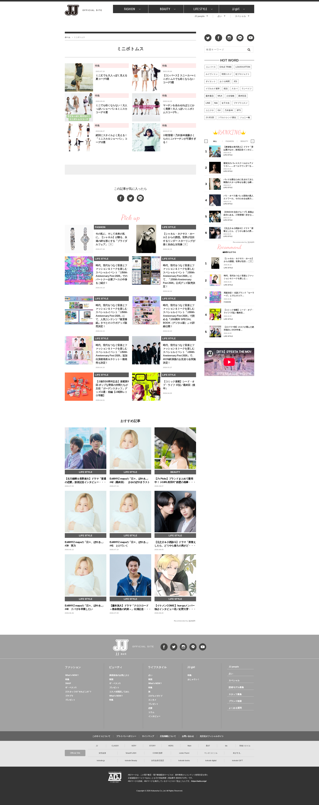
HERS (170, 746)
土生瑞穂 (230, 96)
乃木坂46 (229, 110)
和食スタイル (244, 746)
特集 (67, 679)
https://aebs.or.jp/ (199, 781)
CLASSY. (115, 746)
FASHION (129, 9)
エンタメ (152, 700)
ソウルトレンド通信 (227, 117)
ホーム (67, 37)
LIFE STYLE (200, 9)
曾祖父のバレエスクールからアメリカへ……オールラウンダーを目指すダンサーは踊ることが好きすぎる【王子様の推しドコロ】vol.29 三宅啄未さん (238, 164)
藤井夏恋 (210, 96)
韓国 (111, 679)
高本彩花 (242, 96)
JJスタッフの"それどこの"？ (78, 692)
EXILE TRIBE (226, 67)
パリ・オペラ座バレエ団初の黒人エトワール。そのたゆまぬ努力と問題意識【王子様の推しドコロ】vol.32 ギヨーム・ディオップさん (238, 197)
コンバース (211, 67)
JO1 (235, 81)
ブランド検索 (235, 701)
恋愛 (150, 708)
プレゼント (70, 700)
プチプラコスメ (241, 103)
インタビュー (154, 716)
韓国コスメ (227, 74)
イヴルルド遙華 (213, 88)
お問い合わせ (188, 736)
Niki (216, 103)
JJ (97, 746)
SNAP (68, 683)
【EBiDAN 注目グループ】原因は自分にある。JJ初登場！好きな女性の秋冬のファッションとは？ (238, 213)
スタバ (235, 88)
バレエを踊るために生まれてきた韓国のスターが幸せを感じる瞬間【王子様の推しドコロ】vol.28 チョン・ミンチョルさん (238, 180)
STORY (152, 746)
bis (226, 746)
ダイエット (211, 81)
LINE (208, 103)
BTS (239, 110)
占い (220, 16)
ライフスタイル (157, 667)
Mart (189, 746)
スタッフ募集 (235, 694)
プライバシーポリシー (126, 736)
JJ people (200, 16)
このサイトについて (101, 736)
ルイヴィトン (212, 74)
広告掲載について (168, 736)
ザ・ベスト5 (70, 687)
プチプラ (69, 696)
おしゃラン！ (194, 679)
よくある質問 (235, 708)
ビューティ (115, 667)
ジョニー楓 (245, 117)
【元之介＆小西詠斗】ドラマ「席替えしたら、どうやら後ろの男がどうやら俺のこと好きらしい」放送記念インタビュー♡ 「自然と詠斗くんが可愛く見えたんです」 (238, 229)
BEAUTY (165, 9)
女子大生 (226, 103)
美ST (208, 746)
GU (219, 110)
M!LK (220, 96)
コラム (151, 712)
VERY (133, 746)
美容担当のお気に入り (119, 675)
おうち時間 (225, 81)
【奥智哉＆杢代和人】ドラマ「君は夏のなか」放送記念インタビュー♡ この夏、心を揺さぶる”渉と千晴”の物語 (238, 148)
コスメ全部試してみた (119, 692)
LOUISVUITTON (243, 67)
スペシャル (240, 16)
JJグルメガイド (155, 696)
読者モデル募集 (236, 687)
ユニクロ (210, 110)
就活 (226, 88)
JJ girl (235, 9)
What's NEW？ (72, 675)
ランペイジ (247, 88)
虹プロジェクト (243, 74)
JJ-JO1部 (210, 117)
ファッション (73, 667)
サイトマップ (148, 736)
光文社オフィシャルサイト (212, 736)
